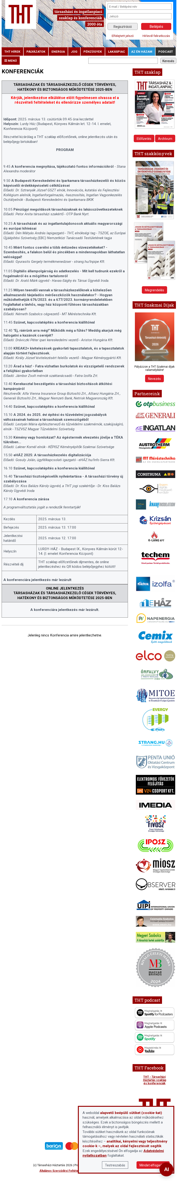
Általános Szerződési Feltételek (61, 1170)
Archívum (165, 139)
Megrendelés (154, 290)
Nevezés (154, 379)
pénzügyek (92, 51)
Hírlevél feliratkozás (156, 36)
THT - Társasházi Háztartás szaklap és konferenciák (154, 1080)
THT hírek (12, 51)
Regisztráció (123, 27)
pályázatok (35, 51)
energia (58, 51)
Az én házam (141, 51)
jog (74, 51)
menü (12, 60)
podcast (165, 51)
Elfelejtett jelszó (123, 36)
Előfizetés (144, 139)
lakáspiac (116, 51)
